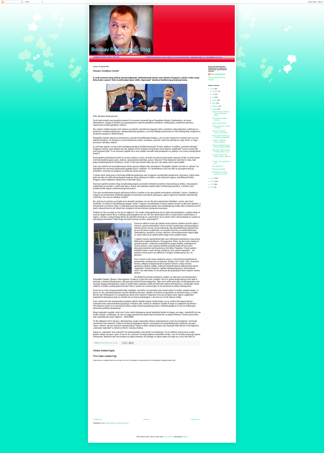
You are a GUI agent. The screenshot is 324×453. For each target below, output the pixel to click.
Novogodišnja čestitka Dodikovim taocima (219, 173)
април (214, 100)
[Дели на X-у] (128, 343)
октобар (215, 91)
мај (213, 97)
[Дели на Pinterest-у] (132, 343)
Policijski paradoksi (218, 169)
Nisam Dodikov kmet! (219, 123)
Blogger (184, 437)
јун (213, 94)
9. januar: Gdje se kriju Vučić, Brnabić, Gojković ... (221, 156)
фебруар (215, 106)
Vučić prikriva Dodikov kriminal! (219, 119)
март (214, 103)
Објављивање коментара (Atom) (117, 423)
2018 (212, 89)
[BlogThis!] (125, 343)
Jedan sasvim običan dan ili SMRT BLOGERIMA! (221, 136)
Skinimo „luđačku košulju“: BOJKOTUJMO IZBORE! (221, 146)
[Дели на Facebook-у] (130, 343)
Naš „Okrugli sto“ (218, 166)
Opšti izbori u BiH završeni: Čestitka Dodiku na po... (221, 151)
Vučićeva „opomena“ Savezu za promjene (220, 132)
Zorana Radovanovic (218, 74)
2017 (212, 178)
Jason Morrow (168, 437)
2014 (212, 187)
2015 (212, 184)
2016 (212, 181)
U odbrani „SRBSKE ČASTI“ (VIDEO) (219, 141)
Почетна (146, 419)
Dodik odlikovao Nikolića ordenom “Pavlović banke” (220, 113)
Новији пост (98, 419)
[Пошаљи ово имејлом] (123, 343)
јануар (214, 109)
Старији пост (195, 419)
